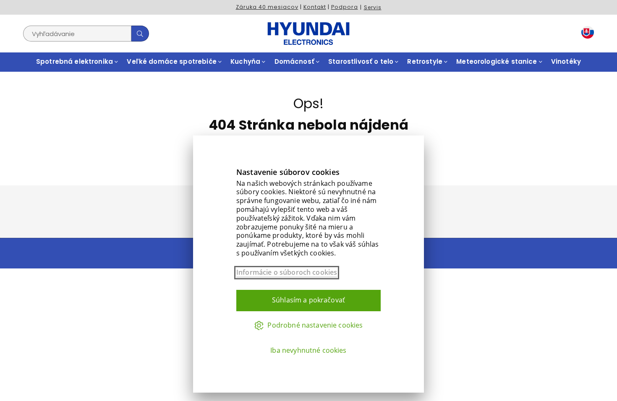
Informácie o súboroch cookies (286, 272)
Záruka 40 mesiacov (267, 6)
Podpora (344, 6)
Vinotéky (566, 61)
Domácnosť (295, 61)
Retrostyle (425, 61)
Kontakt (314, 6)
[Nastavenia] (586, 34)
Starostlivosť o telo (361, 61)
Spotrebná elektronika (75, 61)
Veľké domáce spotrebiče (172, 61)
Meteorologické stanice (497, 61)
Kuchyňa (246, 61)
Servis (373, 7)
